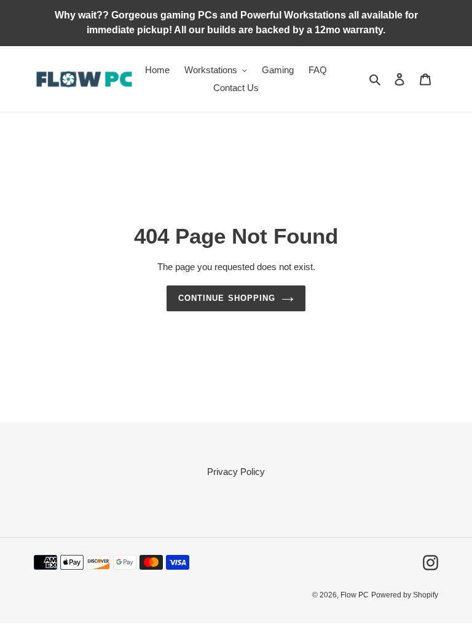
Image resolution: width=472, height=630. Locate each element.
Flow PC (354, 595)
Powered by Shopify (404, 595)
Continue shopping (226, 298)
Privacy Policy (236, 471)
